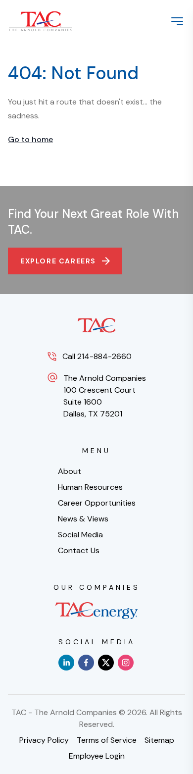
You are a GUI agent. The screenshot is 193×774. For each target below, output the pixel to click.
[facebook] (86, 663)
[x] (106, 663)
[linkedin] (66, 663)
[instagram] (126, 663)
